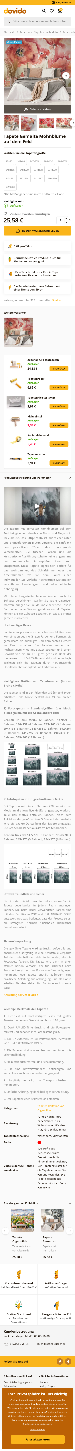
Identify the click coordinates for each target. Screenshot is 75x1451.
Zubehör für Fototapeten (43, 360)
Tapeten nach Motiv (46, 32)
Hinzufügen (59, 368)
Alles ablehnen (37, 1429)
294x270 (52, 169)
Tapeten (25, 32)
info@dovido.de (19, 1344)
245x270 (24, 169)
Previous (5, 1231)
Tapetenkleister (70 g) (41, 397)
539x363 (10, 186)
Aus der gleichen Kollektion (21, 1203)
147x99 (21, 161)
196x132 (48, 161)
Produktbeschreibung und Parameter (27, 477)
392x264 (24, 178)
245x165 (10, 169)
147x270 (34, 161)
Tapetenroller (35, 378)
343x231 (10, 178)
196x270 (62, 161)
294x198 (38, 169)
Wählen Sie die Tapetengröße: (25, 153)
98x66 (9, 161)
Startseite (9, 32)
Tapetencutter (36, 454)
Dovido (56, 300)
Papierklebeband (38, 435)
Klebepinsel (34, 416)
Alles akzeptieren (38, 1439)
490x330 (52, 178)
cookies (12, 1412)
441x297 (38, 178)
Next (66, 75)
